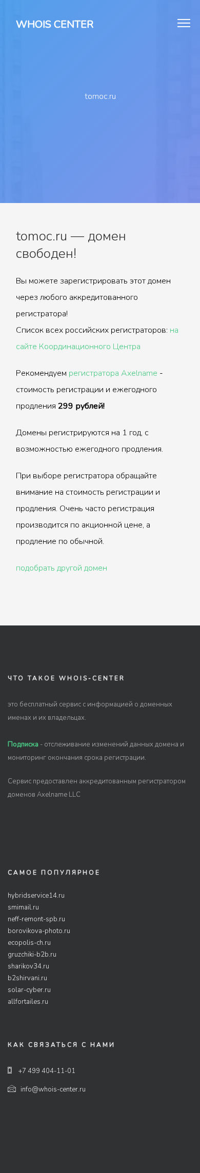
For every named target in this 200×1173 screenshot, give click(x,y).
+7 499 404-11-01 (46, 1071)
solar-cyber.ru (29, 990)
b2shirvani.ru (27, 978)
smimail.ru (23, 907)
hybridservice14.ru (36, 895)
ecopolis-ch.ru (29, 942)
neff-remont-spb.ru (36, 919)
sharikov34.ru (28, 966)
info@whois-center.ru (53, 1089)
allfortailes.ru (28, 1001)
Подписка (23, 744)
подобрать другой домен (61, 568)
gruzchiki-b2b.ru (32, 954)
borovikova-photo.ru (39, 931)
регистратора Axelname (113, 373)
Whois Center (54, 24)
